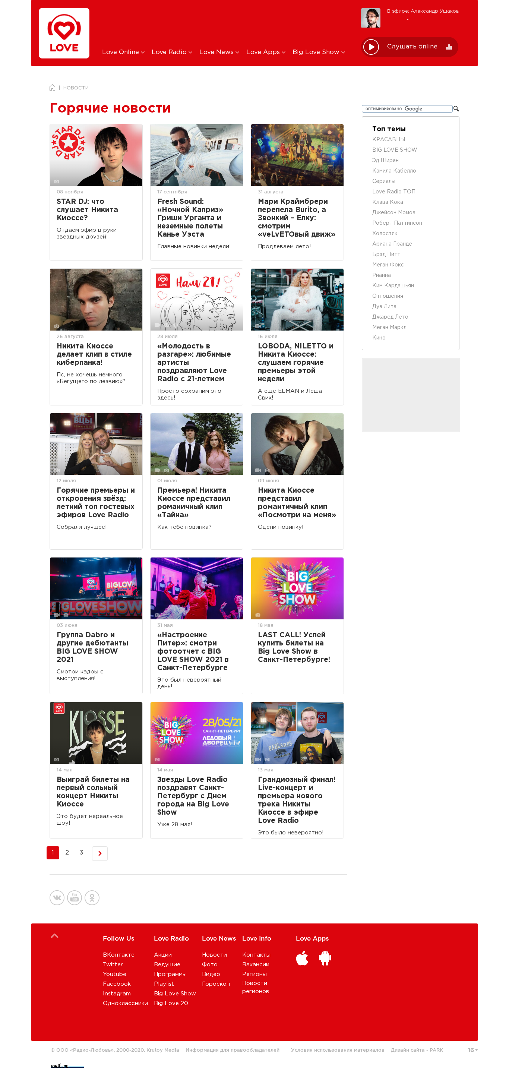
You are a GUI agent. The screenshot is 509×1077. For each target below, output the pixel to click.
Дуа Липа (384, 306)
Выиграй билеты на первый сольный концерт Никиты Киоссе (93, 792)
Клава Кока (387, 202)
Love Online (121, 52)
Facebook (117, 984)
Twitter (113, 964)
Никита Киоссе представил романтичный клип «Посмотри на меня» (297, 502)
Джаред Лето (390, 317)
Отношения (387, 296)
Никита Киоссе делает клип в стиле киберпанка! (94, 354)
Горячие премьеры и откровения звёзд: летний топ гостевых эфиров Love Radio (96, 502)
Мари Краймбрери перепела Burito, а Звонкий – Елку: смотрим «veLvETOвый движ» (296, 218)
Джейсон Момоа (393, 213)
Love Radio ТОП (393, 192)
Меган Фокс (388, 265)
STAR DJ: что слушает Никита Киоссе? (87, 210)
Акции (163, 955)
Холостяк (385, 233)
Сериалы (383, 181)
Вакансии (255, 964)
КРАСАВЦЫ (388, 140)
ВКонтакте (119, 955)
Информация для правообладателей (232, 1049)
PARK (436, 1049)
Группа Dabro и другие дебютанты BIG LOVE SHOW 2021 (92, 647)
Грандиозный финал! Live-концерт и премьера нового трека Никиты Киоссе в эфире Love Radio (296, 800)
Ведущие (167, 964)
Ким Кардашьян (393, 286)
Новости (214, 955)
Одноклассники (125, 1003)
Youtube (114, 974)
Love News (217, 52)
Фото (210, 964)
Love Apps (264, 52)
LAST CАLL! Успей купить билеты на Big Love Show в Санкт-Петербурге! (294, 647)
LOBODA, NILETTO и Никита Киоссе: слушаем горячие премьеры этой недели (295, 362)
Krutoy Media (162, 1049)
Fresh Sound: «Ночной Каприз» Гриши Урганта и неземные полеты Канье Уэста (190, 218)
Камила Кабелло (394, 171)
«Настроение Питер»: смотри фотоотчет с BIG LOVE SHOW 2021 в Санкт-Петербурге (193, 651)
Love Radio (170, 52)
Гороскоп (216, 984)
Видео (211, 974)
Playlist (164, 984)
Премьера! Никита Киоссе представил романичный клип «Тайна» (193, 502)
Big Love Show (317, 52)
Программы (170, 974)
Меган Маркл (389, 327)
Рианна (381, 275)
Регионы (254, 974)
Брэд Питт (386, 254)
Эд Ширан (385, 160)
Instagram (117, 993)
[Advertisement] (226, 23)
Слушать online (412, 47)
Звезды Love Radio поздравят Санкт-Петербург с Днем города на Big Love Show (193, 796)
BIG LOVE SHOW (394, 150)
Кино (379, 338)
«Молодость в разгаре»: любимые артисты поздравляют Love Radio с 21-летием (194, 362)
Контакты (256, 955)
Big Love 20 (171, 1003)
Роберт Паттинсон (397, 223)
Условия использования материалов (338, 1049)
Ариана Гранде (392, 244)
